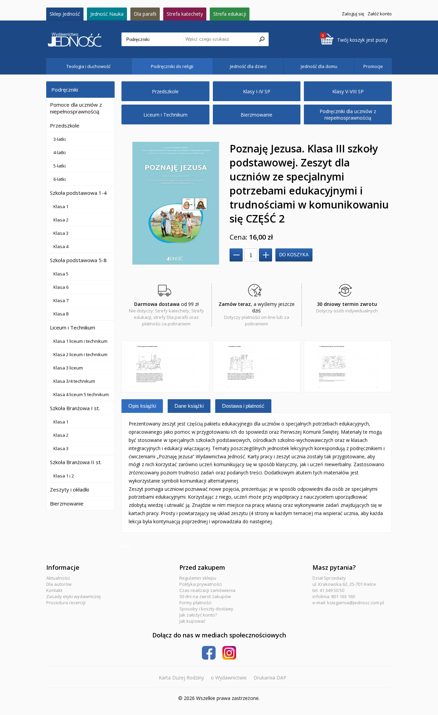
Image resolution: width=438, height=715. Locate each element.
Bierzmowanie (66, 503)
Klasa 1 (60, 206)
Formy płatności (195, 602)
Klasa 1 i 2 (63, 476)
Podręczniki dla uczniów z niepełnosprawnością (348, 114)
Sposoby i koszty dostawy (206, 609)
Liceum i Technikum (72, 327)
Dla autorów (59, 584)
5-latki (59, 166)
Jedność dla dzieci (248, 66)
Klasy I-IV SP (256, 91)
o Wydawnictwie (229, 677)
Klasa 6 (60, 287)
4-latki (59, 152)
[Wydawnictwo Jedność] (83, 39)
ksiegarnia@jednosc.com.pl (355, 602)
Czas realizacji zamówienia (207, 590)
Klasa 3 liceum (68, 368)
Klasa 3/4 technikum (74, 381)
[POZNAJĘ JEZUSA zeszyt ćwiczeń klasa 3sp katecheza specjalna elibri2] (257, 366)
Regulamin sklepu (197, 578)
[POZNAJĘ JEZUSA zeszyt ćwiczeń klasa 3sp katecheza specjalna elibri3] (348, 366)
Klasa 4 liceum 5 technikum (81, 394)
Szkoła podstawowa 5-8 (78, 260)
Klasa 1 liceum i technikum (80, 341)
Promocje (373, 66)
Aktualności (58, 578)
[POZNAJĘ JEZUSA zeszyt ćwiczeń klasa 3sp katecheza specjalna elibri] (165, 366)
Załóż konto (380, 14)
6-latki (59, 179)
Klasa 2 (60, 220)
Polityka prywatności (200, 584)
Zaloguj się (353, 14)
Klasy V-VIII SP (348, 91)
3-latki (59, 139)
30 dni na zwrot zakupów (205, 596)
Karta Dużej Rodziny (181, 677)
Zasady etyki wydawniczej (73, 596)
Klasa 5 (60, 274)
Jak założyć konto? (198, 615)
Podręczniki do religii (172, 66)
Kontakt (54, 590)
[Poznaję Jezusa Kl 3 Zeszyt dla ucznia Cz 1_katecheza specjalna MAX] (175, 203)
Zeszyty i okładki (69, 489)
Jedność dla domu (319, 66)
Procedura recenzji (66, 602)
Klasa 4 (60, 246)
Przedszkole (64, 125)
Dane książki (189, 406)
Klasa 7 (60, 300)
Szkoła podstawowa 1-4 (78, 192)
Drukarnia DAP (270, 677)
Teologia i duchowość (88, 66)
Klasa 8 (60, 314)
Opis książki (142, 406)
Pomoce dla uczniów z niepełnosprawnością (76, 108)
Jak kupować (192, 621)
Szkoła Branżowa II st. (76, 462)
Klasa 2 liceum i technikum (80, 354)
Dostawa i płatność (243, 406)
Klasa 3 (60, 233)
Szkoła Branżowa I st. (75, 408)
